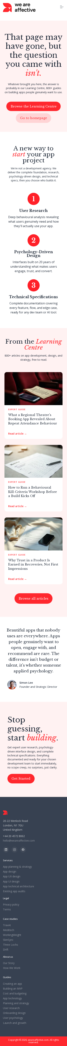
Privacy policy (11, 904)
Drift (5, 949)
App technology (12, 998)
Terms (7, 909)
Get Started (21, 778)
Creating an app (12, 983)
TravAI (7, 925)
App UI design (11, 881)
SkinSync (8, 939)
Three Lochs (10, 944)
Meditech (8, 930)
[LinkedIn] (6, 850)
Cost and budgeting (14, 993)
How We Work (11, 967)
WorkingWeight (12, 934)
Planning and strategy (16, 1003)
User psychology (13, 1017)
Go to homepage (33, 118)
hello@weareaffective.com (19, 840)
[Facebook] (23, 850)
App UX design (11, 876)
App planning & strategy (17, 866)
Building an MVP (13, 988)
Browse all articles (33, 598)
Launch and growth (14, 1022)
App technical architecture (18, 886)
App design (9, 871)
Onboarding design (14, 1012)
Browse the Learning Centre (34, 106)
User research (11, 1008)
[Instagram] (14, 850)
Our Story (9, 963)
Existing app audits (14, 891)
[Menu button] (62, 7)
